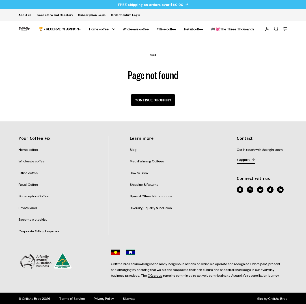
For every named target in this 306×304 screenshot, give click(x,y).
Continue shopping (153, 100)
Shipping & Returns (144, 184)
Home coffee (99, 29)
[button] (102, 29)
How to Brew (139, 173)
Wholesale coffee (32, 161)
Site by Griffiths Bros (272, 298)
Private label (28, 208)
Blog (133, 149)
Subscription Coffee (34, 196)
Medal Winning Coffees (147, 161)
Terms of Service (72, 298)
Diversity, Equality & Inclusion (151, 208)
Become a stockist (33, 219)
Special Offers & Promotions (151, 196)
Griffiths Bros (31, 298)
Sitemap (129, 298)
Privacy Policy (104, 298)
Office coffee (28, 173)
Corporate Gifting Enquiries (39, 231)
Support (243, 159)
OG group (155, 275)
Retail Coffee (28, 184)
